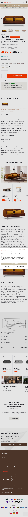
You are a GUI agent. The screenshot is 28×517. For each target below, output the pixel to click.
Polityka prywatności (22, 249)
